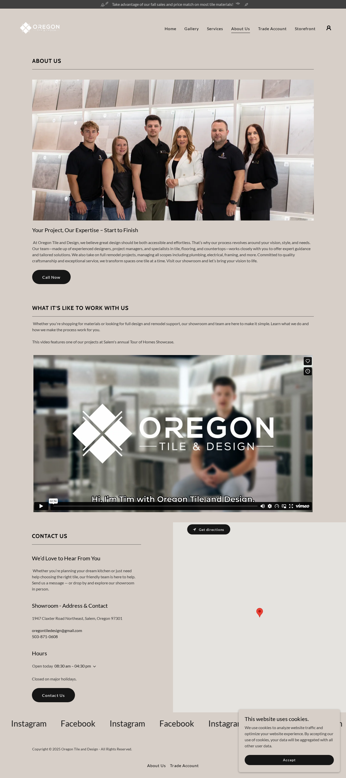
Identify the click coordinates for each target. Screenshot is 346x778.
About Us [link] (240, 28)
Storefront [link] (305, 28)
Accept (289, 760)
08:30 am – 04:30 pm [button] (72, 665)
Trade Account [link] (272, 28)
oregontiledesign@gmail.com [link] (57, 630)
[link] (39, 27)
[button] (329, 28)
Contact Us (53, 695)
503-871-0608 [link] (45, 636)
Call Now (51, 277)
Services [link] (215, 28)
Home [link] (170, 28)
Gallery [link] (191, 28)
